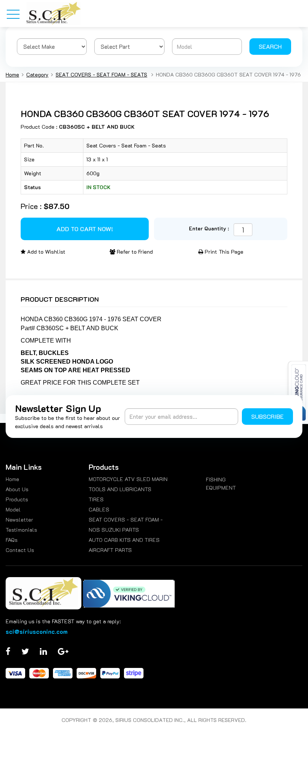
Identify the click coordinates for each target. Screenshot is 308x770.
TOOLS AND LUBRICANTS (120, 489)
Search (270, 46)
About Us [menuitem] (17, 489)
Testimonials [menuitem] (21, 529)
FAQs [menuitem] (12, 539)
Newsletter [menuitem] (19, 519)
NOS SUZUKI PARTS (114, 529)
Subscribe (267, 416)
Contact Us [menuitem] (20, 549)
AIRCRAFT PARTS (110, 549)
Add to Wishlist (45, 251)
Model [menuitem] (13, 509)
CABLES (99, 509)
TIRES (96, 499)
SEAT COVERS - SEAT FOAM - (126, 519)
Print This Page (223, 251)
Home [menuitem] (12, 479)
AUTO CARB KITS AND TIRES (124, 539)
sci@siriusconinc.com (37, 631)
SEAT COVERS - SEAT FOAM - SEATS (101, 74)
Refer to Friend (134, 251)
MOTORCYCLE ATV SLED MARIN (128, 479)
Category (37, 74)
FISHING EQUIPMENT (221, 483)
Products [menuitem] (17, 499)
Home (12, 74)
